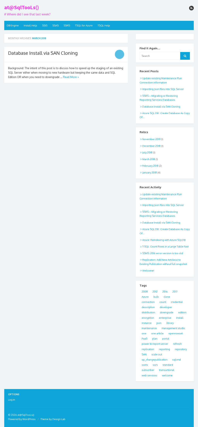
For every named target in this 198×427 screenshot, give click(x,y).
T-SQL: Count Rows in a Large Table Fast (165, 246)
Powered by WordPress (22, 419)
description (148, 307)
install (179, 317)
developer (166, 307)
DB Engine (13, 25)
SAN (144, 354)
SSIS (44, 25)
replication (148, 349)
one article (157, 333)
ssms (145, 364)
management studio (173, 328)
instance (147, 322)
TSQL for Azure (84, 25)
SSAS (55, 25)
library (170, 322)
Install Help (30, 25)
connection (148, 301)
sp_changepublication (154, 359)
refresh (177, 343)
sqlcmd (176, 359)
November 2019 (151, 139)
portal (165, 338)
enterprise (165, 317)
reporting (164, 349)
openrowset (175, 333)
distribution (148, 312)
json (158, 322)
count (163, 301)
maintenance (149, 328)
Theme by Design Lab (52, 419)
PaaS (144, 338)
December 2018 (151, 145)
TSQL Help (104, 25)
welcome (167, 375)
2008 (145, 291)
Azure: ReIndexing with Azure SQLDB (163, 239)
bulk (156, 296)
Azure (145, 296)
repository (181, 349)
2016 (165, 291)
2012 (155, 291)
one (144, 333)
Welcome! (148, 270)
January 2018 (149, 172)
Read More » (71, 77)
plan (154, 338)
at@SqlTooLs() (21, 7)
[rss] (191, 8)
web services (149, 375)
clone (167, 296)
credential (177, 301)
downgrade (166, 312)
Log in (11, 399)
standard (168, 364)
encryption (148, 317)
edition (182, 312)
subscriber (148, 370)
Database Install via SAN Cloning (43, 53)
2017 (175, 291)
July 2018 (147, 152)
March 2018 (148, 159)
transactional (166, 370)
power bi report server (155, 343)
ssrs (155, 364)
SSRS (67, 25)
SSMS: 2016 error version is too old (162, 253)
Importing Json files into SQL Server (163, 89)
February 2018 (150, 165)
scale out (156, 354)
